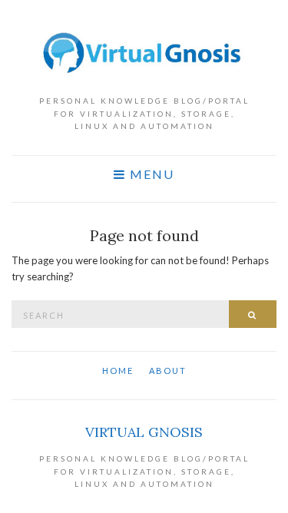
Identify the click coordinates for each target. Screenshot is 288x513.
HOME (118, 371)
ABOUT (168, 371)
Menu (150, 174)
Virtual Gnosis (144, 432)
